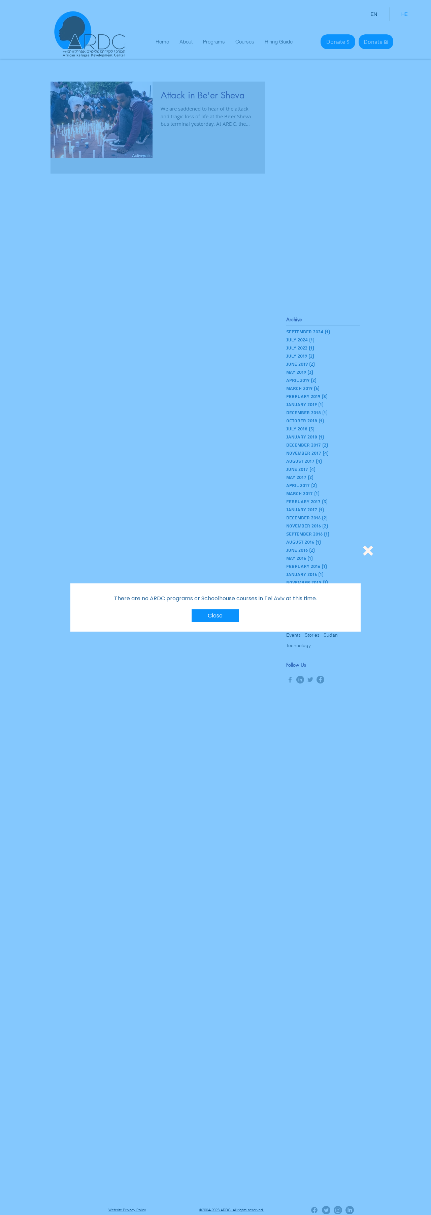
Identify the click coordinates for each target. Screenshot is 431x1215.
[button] (368, 551)
